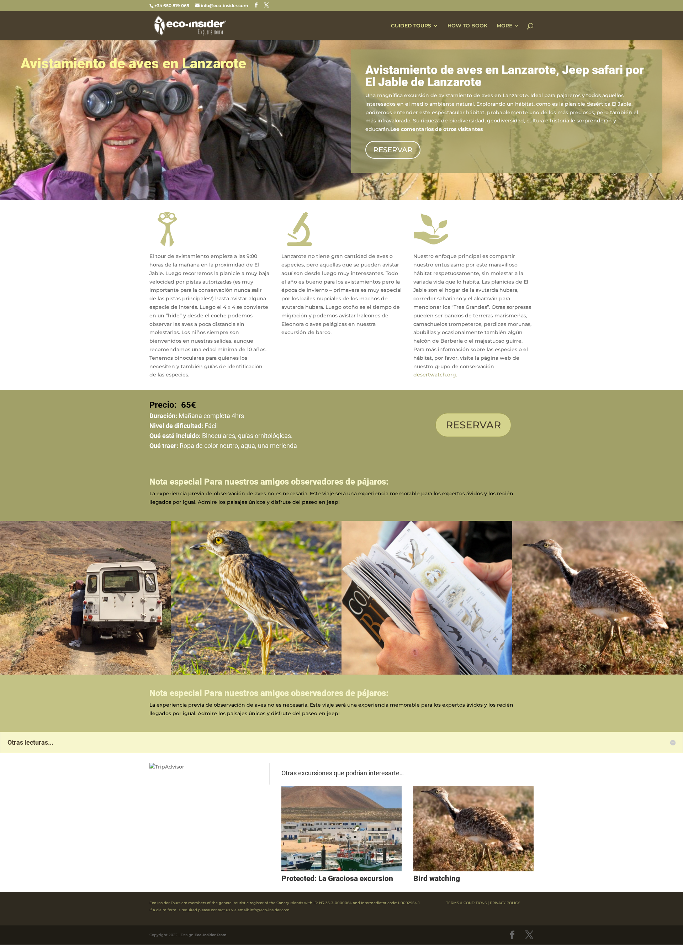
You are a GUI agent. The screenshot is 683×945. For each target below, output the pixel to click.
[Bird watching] (473, 828)
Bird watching (436, 878)
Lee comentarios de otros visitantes (436, 129)
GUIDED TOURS (411, 26)
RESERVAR (393, 150)
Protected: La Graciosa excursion (337, 878)
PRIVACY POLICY (505, 903)
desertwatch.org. (435, 374)
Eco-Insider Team (210, 935)
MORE (504, 26)
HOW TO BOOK (467, 26)
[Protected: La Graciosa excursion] (341, 828)
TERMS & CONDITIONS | (467, 903)
